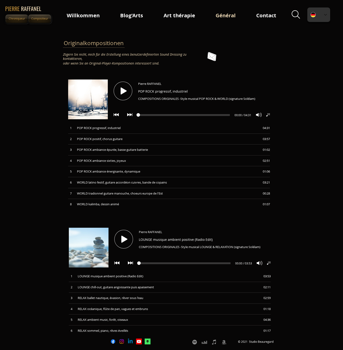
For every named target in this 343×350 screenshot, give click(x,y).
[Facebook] (113, 341)
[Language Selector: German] (318, 14)
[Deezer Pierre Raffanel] (204, 342)
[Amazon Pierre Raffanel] (224, 342)
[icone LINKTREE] (147, 341)
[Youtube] (139, 341)
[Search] (296, 14)
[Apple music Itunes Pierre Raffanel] (214, 342)
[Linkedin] (130, 341)
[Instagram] (122, 341)
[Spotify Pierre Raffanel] (194, 342)
